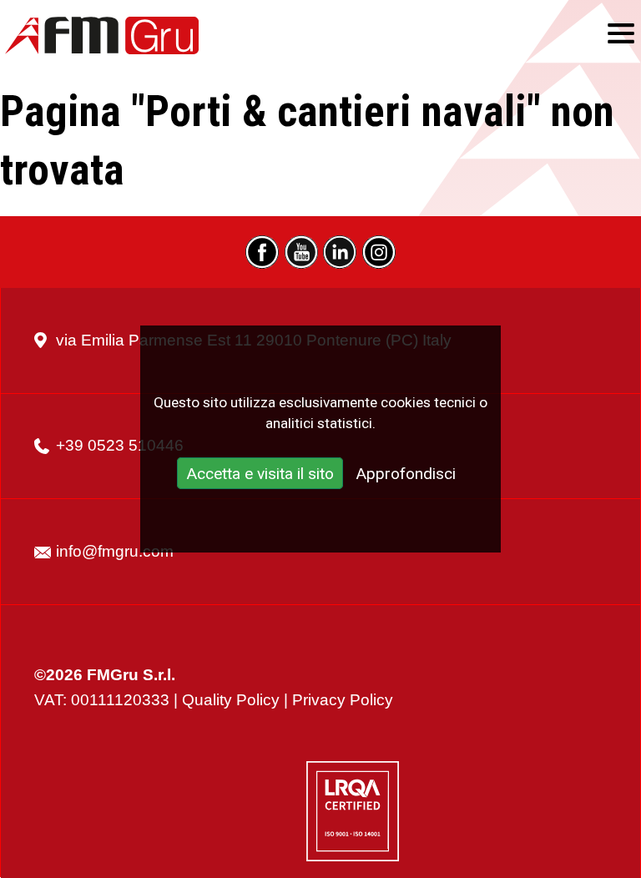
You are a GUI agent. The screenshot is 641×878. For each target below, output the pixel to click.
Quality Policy (231, 700)
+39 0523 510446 (120, 445)
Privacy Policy (342, 700)
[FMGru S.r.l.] (102, 35)
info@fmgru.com (115, 551)
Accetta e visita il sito (260, 474)
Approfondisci (406, 474)
